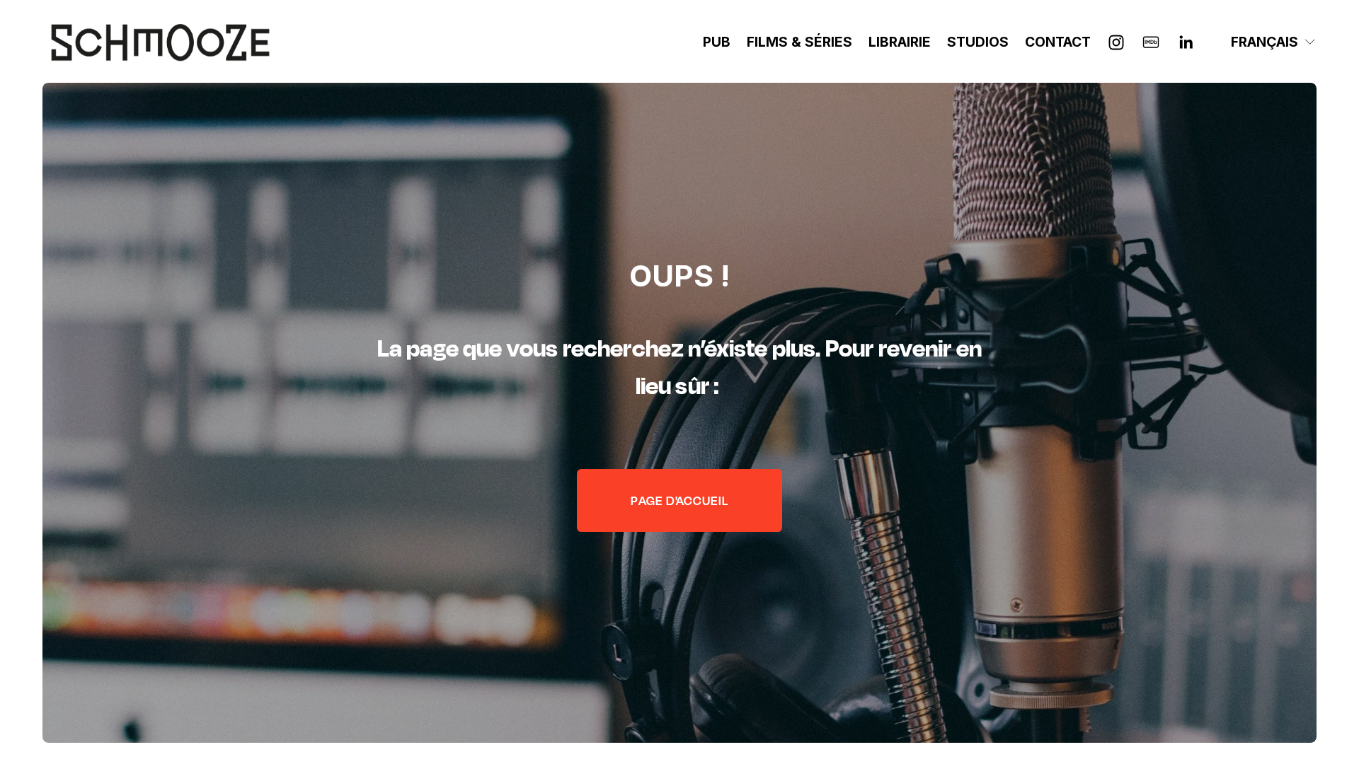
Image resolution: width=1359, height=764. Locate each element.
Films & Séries (799, 41)
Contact (1058, 41)
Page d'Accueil (679, 500)
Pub (716, 41)
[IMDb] (1151, 42)
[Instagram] (1116, 42)
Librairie (899, 41)
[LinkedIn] (1185, 42)
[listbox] (1264, 42)
